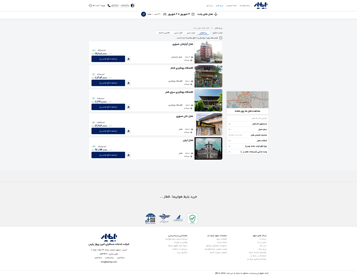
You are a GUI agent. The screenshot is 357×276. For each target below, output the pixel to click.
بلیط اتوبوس (231, 5)
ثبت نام (263, 245)
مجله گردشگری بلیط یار (256, 259)
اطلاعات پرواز (221, 239)
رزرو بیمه (262, 249)
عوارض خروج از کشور (218, 252)
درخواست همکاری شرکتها (216, 245)
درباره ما (263, 239)
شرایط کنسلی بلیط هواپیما (176, 239)
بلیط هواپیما (245, 5)
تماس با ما (262, 242)
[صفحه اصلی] (260, 5)
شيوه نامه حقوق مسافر (177, 245)
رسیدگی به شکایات (179, 249)
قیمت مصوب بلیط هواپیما (216, 249)
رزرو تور (209, 5)
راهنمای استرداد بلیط (257, 252)
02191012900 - (108, 258)
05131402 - (120, 258)
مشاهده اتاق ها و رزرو (108, 59)
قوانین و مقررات (180, 242)
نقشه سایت (222, 242)
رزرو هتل (219, 5)
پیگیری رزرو (182, 252)
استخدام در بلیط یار (258, 255)
